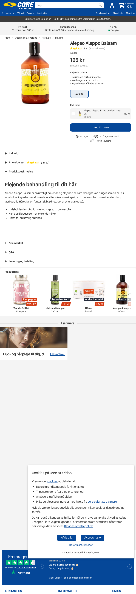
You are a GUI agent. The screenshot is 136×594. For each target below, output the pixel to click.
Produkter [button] (6, 13)
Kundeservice (102, 13)
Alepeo (73, 53)
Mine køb (118, 13)
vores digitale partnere (102, 502)
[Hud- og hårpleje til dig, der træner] (33, 343)
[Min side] (111, 5)
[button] (126, 5)
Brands (30, 13)
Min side (130, 13)
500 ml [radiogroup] (79, 94)
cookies (52, 481)
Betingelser (93, 552)
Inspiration (42, 13)
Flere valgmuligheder (81, 545)
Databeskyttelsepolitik (78, 526)
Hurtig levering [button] (68, 28)
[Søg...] (100, 5)
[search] (69, 5)
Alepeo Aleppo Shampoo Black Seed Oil (102, 112)
